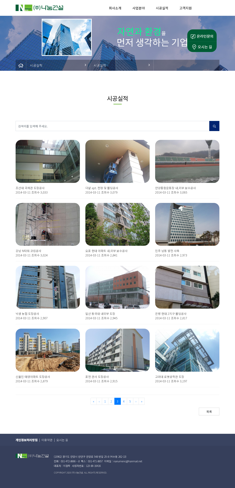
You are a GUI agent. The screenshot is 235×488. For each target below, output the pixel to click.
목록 (209, 411)
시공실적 (162, 8)
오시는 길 (62, 440)
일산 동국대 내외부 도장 (100, 313)
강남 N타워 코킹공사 (28, 251)
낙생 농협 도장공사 (27, 313)
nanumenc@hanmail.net (127, 461)
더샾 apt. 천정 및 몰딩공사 (101, 188)
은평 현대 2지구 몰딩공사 (171, 313)
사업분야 (138, 8)
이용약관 (47, 440)
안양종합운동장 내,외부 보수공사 (175, 188)
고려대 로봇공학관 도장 (169, 376)
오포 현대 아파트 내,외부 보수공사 (106, 251)
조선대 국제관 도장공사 (30, 188)
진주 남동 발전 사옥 (167, 251)
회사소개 (115, 8)
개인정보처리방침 (27, 440)
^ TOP (227, 475)
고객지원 (185, 8)
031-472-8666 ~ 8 (70, 461)
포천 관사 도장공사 (97, 376)
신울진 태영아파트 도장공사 (33, 376)
